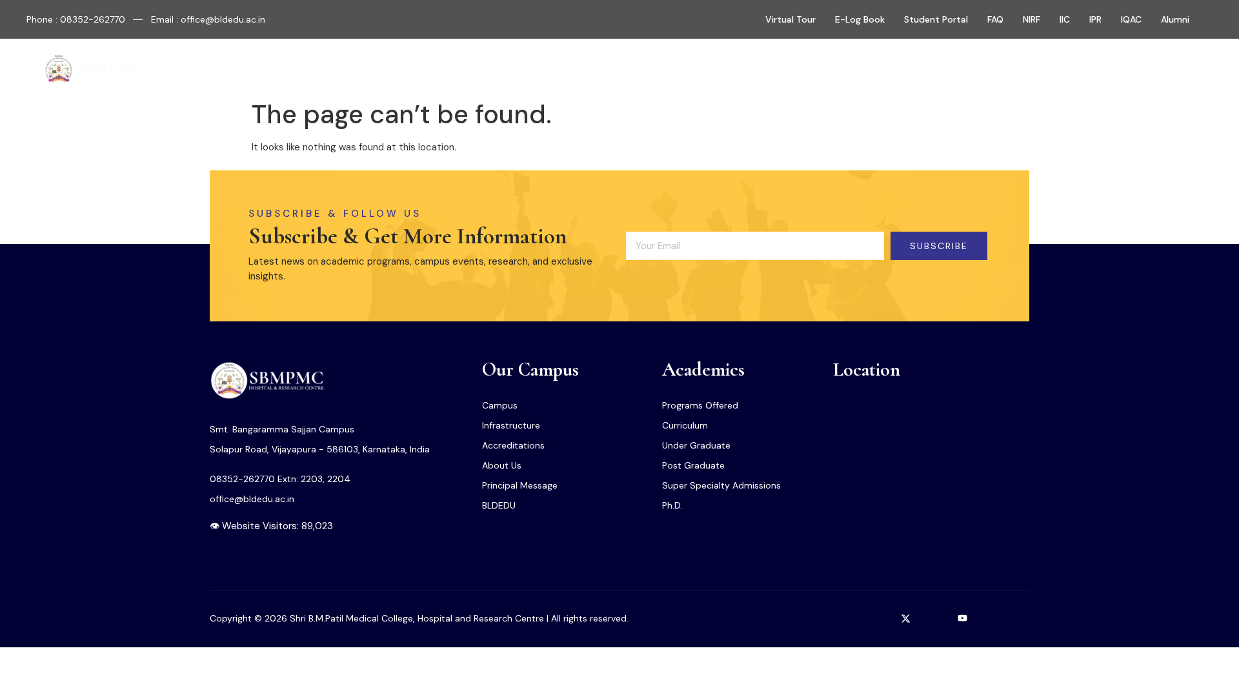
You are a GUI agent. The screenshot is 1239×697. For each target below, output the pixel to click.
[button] (1167, 69)
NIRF (1031, 19)
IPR (1095, 19)
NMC (703, 69)
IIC (1065, 19)
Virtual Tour (790, 19)
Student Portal (936, 19)
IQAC (1131, 19)
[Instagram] (849, 618)
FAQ (995, 19)
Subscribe (939, 246)
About (475, 69)
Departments (632, 69)
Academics (545, 69)
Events (750, 69)
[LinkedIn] (934, 618)
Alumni (1175, 19)
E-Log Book (860, 19)
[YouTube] (962, 618)
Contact (805, 69)
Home (428, 69)
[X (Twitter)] (906, 618)
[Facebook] (877, 618)
